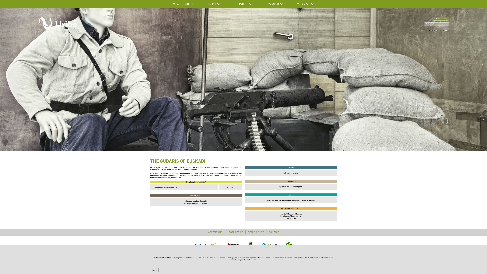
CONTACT (274, 232)
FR (446, 30)
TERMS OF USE (256, 232)
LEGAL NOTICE (235, 232)
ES (430, 30)
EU (435, 30)
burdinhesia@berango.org (291, 216)
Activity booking (440, 19)
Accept (154, 270)
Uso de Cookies (250, 260)
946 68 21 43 (291, 218)
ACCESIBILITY (215, 232)
